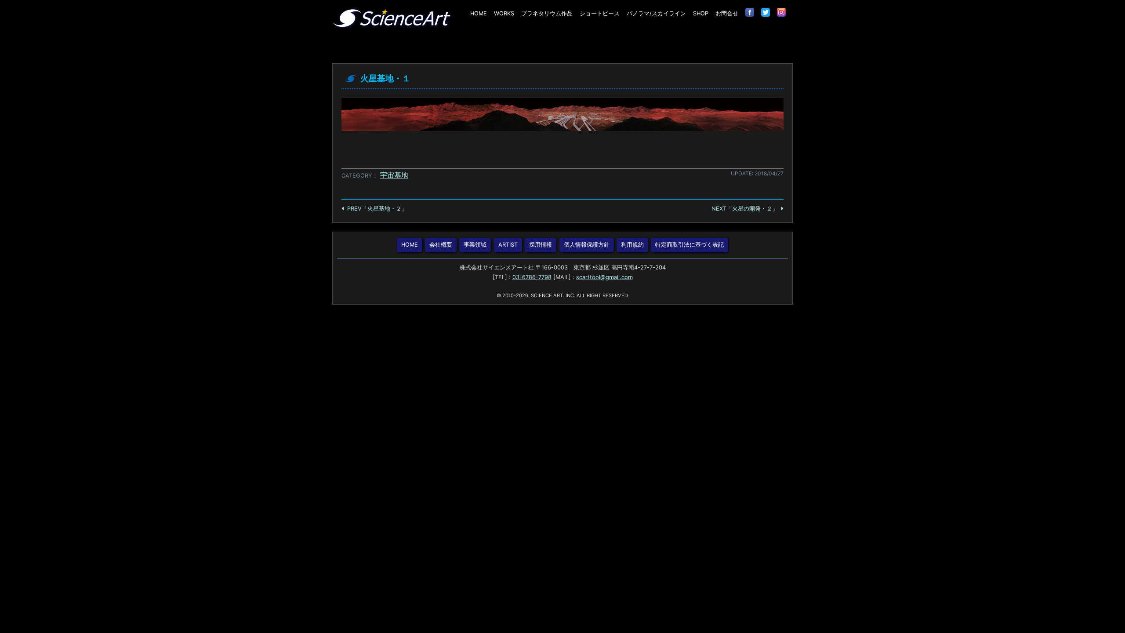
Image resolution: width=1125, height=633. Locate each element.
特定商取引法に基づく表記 (689, 244)
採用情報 (540, 244)
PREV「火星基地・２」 (377, 208)
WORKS (504, 13)
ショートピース (600, 13)
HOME (478, 13)
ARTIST (508, 244)
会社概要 (440, 244)
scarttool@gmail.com (604, 277)
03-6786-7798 (532, 277)
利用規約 (632, 244)
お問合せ (726, 13)
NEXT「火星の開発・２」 (744, 208)
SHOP (700, 13)
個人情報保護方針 (587, 244)
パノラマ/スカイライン (656, 13)
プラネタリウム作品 (547, 13)
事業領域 (475, 244)
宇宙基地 (394, 175)
